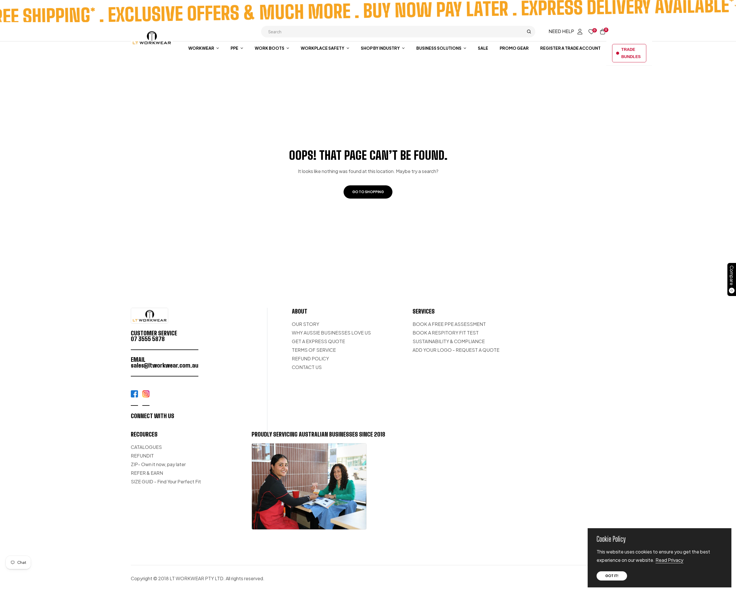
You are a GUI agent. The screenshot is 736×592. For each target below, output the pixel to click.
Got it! (611, 576)
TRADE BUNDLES (631, 53)
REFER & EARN (147, 473)
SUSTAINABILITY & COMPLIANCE (449, 341)
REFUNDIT (142, 456)
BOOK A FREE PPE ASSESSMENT (449, 324)
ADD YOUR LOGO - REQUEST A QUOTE (456, 350)
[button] (398, 31)
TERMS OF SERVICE (314, 350)
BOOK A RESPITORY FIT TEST (446, 333)
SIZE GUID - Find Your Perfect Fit (166, 481)
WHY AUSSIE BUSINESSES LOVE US (331, 333)
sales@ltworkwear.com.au (164, 365)
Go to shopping (368, 192)
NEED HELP (561, 31)
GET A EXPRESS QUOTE (318, 341)
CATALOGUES (146, 447)
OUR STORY (305, 324)
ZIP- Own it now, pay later (158, 464)
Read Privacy (669, 560)
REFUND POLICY (310, 358)
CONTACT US (307, 367)
